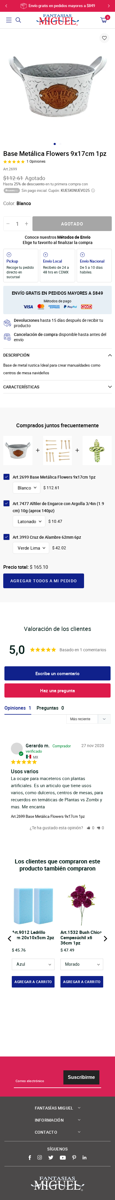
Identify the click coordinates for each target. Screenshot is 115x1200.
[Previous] (10, 939)
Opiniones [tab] (15, 708)
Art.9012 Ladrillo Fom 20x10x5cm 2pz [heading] (33, 934)
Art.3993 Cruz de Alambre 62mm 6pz (47, 537)
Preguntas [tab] (47, 708)
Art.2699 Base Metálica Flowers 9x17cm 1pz (48, 816)
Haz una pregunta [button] (57, 690)
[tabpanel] (57, 86)
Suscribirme (81, 1077)
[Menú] (9, 20)
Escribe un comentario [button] (57, 673)
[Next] (105, 939)
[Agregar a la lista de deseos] (104, 38)
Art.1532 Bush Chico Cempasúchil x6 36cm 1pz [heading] (81, 937)
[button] (90, 827)
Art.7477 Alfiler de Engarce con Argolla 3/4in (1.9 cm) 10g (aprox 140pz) (58, 507)
